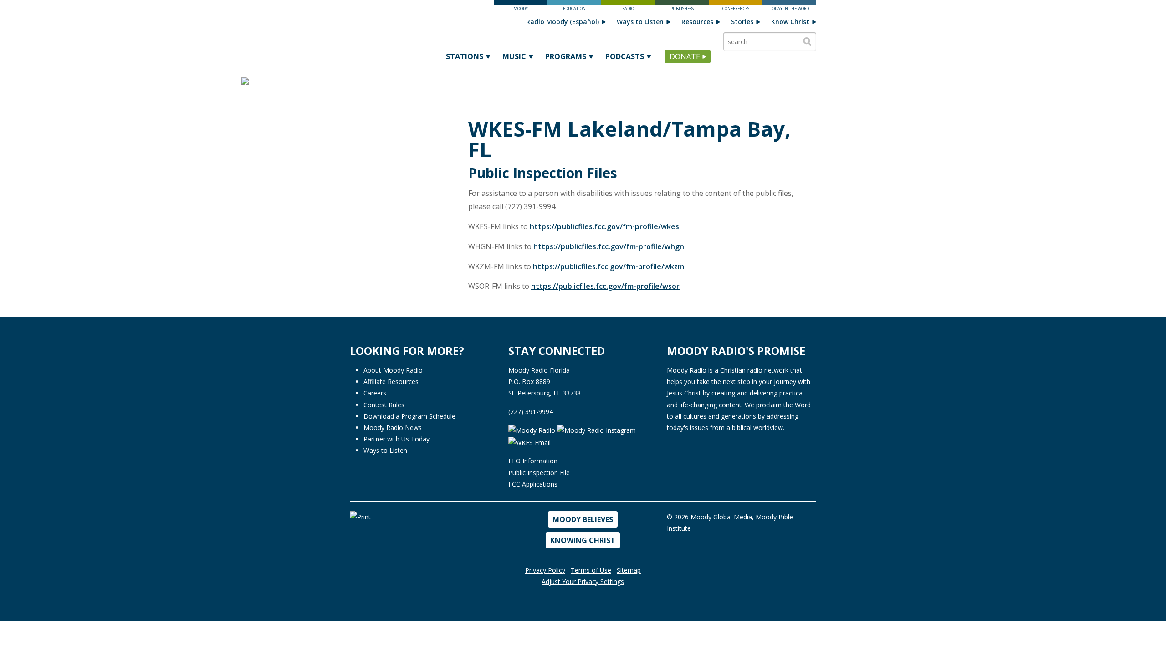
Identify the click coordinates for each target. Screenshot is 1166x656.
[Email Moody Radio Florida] (529, 442)
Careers (374, 393)
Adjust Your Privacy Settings (583, 581)
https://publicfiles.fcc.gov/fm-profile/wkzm (608, 266)
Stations (464, 56)
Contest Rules (383, 404)
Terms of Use (591, 570)
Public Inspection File (539, 472)
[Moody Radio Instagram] (596, 429)
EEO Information (532, 460)
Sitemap (629, 570)
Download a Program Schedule (409, 416)
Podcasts (624, 56)
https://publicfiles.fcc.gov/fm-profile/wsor (605, 286)
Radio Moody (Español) (562, 21)
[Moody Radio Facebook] (532, 429)
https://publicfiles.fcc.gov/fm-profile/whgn (608, 246)
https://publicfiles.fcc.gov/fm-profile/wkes (604, 226)
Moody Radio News (392, 427)
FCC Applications (532, 484)
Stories (742, 21)
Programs (565, 56)
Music (514, 56)
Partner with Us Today (396, 439)
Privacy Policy (545, 570)
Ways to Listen (640, 21)
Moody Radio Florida (539, 370)
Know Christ (790, 21)
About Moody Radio (393, 370)
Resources (697, 21)
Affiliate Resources (391, 381)
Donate (685, 56)
